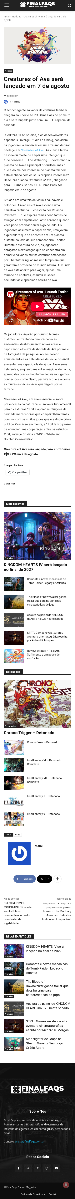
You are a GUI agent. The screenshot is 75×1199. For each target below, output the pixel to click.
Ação (17, 834)
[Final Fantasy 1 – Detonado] (14, 801)
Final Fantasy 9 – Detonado (43, 813)
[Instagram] (28, 1168)
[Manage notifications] (66, 1185)
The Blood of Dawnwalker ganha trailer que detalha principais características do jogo (47, 600)
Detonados (10, 726)
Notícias (16, 16)
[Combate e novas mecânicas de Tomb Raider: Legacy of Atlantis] (14, 584)
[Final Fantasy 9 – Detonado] (14, 819)
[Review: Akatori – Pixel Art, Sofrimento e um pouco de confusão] (14, 656)
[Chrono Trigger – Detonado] (37, 704)
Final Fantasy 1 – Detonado (43, 796)
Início (7, 16)
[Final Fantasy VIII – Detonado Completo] (14, 783)
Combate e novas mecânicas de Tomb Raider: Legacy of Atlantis (47, 968)
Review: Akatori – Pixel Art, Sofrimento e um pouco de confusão (43, 654)
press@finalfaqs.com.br (29, 1141)
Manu (17, 101)
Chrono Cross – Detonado (42, 742)
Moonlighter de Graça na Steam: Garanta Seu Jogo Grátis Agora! (44, 1043)
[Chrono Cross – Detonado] (14, 747)
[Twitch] (47, 1168)
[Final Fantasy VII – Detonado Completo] (14, 765)
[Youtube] (56, 1168)
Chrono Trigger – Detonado (29, 732)
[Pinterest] (37, 1168)
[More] (57, 879)
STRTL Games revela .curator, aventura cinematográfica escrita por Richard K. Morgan (47, 636)
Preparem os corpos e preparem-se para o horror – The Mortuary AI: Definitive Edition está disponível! (56, 911)
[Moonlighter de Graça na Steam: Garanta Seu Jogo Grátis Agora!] (14, 1044)
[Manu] (6, 102)
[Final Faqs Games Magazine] (37, 4)
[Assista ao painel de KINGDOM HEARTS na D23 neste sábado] (14, 620)
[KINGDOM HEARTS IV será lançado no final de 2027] (37, 536)
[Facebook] (18, 1168)
